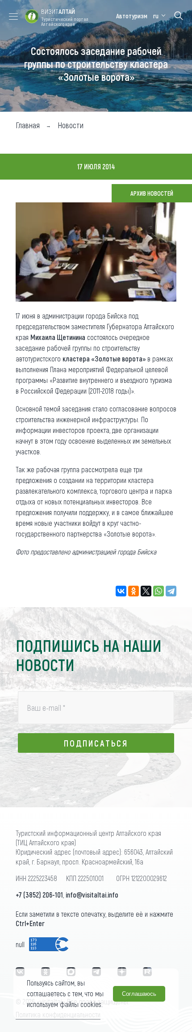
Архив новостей (151, 193)
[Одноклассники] (133, 591)
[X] (146, 591)
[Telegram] (171, 591)
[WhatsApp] (158, 591)
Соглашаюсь (139, 993)
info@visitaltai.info (92, 894)
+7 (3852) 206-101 (39, 894)
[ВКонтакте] (121, 591)
